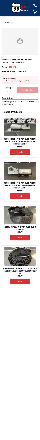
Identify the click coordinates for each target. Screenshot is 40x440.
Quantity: (8, 87)
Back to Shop (9, 22)
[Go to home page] (19, 8)
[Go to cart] (35, 12)
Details (20, 152)
